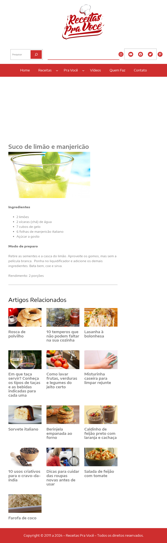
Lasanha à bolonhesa (94, 334)
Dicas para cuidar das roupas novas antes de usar (62, 477)
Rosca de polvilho (16, 334)
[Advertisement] (83, 107)
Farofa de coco (22, 518)
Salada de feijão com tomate (99, 473)
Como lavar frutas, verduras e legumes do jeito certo (61, 380)
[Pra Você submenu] (83, 70)
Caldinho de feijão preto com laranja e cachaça (100, 433)
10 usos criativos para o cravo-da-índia (24, 475)
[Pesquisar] (36, 54)
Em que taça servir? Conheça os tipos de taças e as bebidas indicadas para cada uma (24, 384)
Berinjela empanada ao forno (59, 433)
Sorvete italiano (23, 429)
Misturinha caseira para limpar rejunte (97, 378)
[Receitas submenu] (57, 70)
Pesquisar (15, 46)
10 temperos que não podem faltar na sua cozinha (62, 336)
